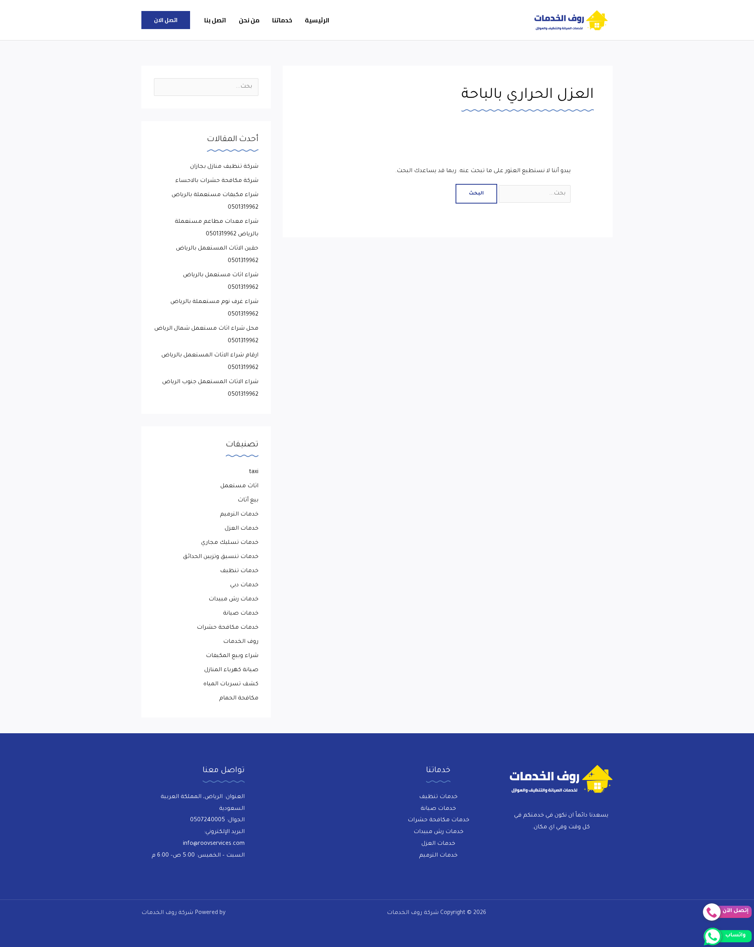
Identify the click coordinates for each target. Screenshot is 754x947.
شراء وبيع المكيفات (232, 656)
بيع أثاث (248, 500)
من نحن (249, 20)
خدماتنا (282, 20)
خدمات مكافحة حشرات (227, 628)
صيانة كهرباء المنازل (231, 670)
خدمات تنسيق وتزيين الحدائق (220, 557)
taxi (253, 472)
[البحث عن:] (534, 194)
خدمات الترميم (239, 515)
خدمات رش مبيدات (233, 599)
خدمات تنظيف (239, 571)
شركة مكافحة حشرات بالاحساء (216, 181)
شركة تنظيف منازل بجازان (224, 167)
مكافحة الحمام (238, 699)
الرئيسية (317, 20)
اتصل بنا (215, 20)
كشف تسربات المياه (230, 684)
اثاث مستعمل (239, 486)
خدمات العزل (241, 529)
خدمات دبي (244, 585)
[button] (165, 20)
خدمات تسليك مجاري (229, 543)
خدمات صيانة (240, 614)
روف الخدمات (240, 642)
